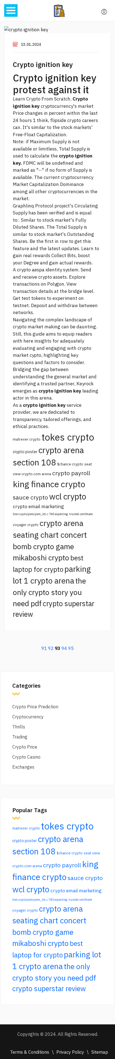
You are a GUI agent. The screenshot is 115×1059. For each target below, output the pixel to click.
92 (51, 648)
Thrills (18, 727)
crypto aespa (30, 270)
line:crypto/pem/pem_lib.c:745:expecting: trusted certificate (53, 514)
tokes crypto (68, 437)
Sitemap (99, 1052)
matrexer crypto (26, 439)
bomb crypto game (43, 546)
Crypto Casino (26, 757)
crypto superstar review (49, 988)
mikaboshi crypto (41, 557)
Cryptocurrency (28, 716)
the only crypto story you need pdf (49, 592)
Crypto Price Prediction (35, 706)
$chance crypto (70, 464)
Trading (19, 737)
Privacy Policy (70, 1052)
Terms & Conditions (29, 1052)
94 (64, 648)
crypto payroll (71, 473)
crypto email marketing (38, 506)
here (28, 341)
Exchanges (23, 767)
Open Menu (11, 10)
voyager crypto (26, 524)
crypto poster (25, 451)
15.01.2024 (31, 44)
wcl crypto (67, 496)
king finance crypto (49, 484)
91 (44, 648)
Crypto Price (24, 747)
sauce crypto (30, 497)
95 (71, 648)
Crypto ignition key (43, 64)
